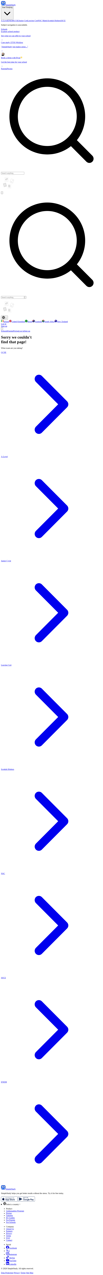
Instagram (13, 1254)
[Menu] (2, 328)
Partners (9, 1231)
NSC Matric (43, 21)
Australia (38, 322)
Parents (4, 69)
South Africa (49, 322)
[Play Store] (26, 1201)
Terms (8, 1236)
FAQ (8, 1238)
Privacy (9, 1233)
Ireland (6, 322)
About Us (10, 1229)
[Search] (2, 192)
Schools (4, 29)
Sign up (27, 331)
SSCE (63, 21)
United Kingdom (18, 322)
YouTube (12, 1261)
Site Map (29, 1273)
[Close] (25, 297)
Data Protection (7, 1273)
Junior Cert (23, 21)
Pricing (9, 69)
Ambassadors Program (15, 1211)
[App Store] (9, 1201)
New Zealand (62, 322)
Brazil (30, 322)
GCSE (16, 21)
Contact (9, 1240)
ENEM (10, 21)
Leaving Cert (33, 21)
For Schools (11, 1222)
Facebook (13, 1248)
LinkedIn (12, 1264)
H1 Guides (10, 1218)
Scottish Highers (54, 21)
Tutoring (9, 1215)
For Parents (10, 1220)
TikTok (12, 1258)
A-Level (4, 21)
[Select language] (4, 318)
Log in (3, 324)
